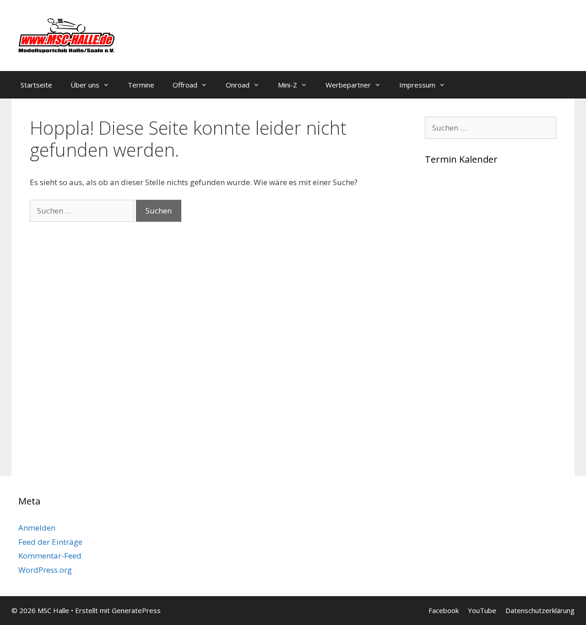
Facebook (444, 610)
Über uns (85, 84)
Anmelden (36, 527)
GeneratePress (136, 610)
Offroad (185, 84)
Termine (141, 84)
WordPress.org (45, 570)
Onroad (238, 84)
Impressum (417, 84)
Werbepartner (348, 84)
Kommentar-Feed (49, 555)
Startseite (36, 84)
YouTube (482, 610)
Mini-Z (287, 84)
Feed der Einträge (50, 542)
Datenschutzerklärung (540, 610)
